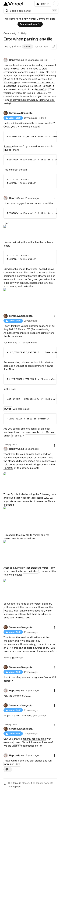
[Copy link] (54, 46)
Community (10, 33)
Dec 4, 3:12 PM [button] (12, 46)
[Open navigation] (55, 3)
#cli (46, 46)
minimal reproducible (34, 738)
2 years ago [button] (32, 59)
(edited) (42, 117)
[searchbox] (31, 11)
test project (32, 567)
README (8, 467)
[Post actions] (54, 60)
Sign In (45, 3)
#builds (38, 46)
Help (23, 33)
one (22, 760)
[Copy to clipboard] (51, 136)
